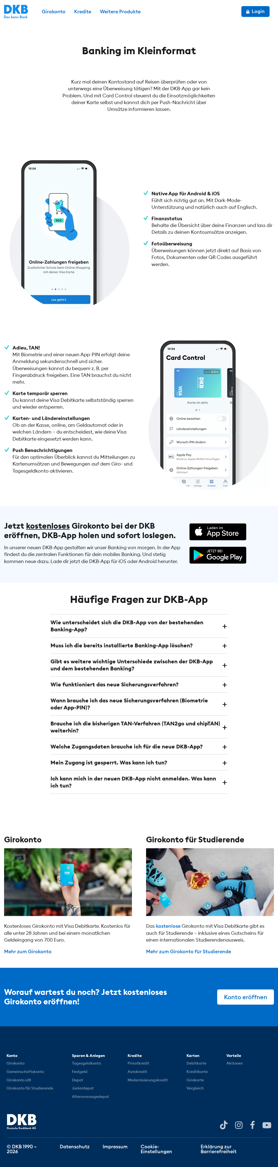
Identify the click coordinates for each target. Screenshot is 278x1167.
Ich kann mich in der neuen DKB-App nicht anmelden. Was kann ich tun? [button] (133, 782)
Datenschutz (75, 1146)
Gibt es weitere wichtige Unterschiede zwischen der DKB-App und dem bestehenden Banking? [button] (131, 665)
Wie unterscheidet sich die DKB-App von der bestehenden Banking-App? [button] (126, 626)
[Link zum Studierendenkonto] (210, 882)
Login (258, 11)
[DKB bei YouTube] (224, 1125)
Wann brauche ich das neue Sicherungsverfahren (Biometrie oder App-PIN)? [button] (129, 704)
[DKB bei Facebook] (252, 1125)
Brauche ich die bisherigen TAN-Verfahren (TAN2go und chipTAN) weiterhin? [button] (135, 727)
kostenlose (168, 926)
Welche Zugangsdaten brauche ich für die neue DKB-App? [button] (126, 746)
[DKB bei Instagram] (238, 1125)
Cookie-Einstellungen (156, 1148)
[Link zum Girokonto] (68, 882)
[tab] (139, 626)
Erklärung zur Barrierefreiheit (218, 1148)
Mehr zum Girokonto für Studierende (188, 951)
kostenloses (48, 526)
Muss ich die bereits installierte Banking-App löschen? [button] (121, 645)
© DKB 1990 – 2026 (22, 1148)
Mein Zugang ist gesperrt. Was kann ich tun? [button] (108, 762)
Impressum (115, 1146)
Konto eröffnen (245, 997)
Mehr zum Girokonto (28, 951)
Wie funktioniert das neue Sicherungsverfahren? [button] (114, 684)
